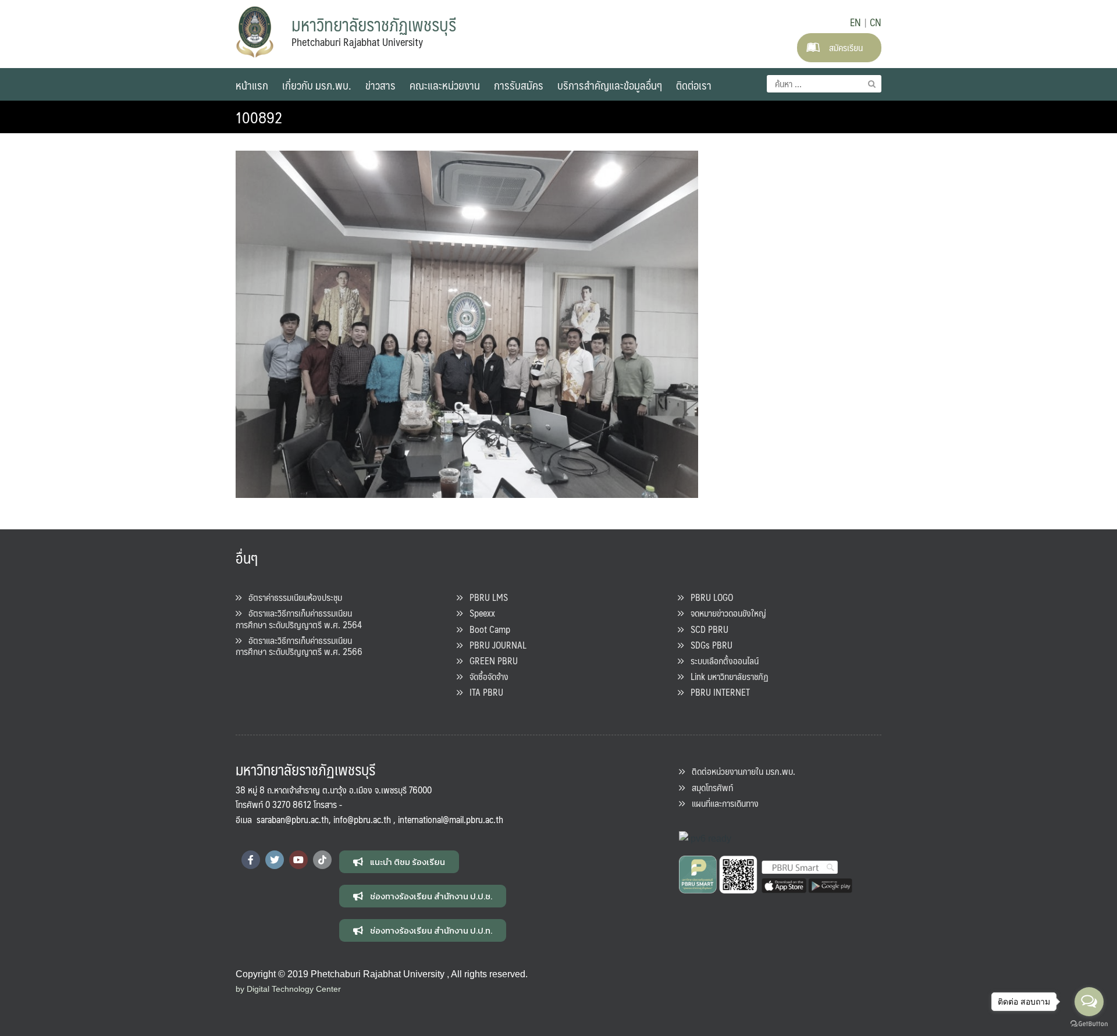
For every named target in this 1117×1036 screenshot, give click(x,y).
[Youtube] (298, 859)
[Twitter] (274, 859)
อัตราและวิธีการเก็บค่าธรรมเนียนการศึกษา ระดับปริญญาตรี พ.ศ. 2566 (299, 645)
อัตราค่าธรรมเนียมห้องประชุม (291, 597)
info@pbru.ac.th (362, 819)
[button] (399, 861)
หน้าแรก (252, 85)
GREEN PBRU (490, 660)
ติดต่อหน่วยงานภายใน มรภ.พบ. (740, 771)
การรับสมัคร (518, 85)
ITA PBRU (483, 692)
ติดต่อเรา (694, 85)
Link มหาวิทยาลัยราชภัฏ (726, 676)
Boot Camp (486, 629)
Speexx (479, 613)
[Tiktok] (322, 859)
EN (855, 22)
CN (875, 22)
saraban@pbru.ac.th (293, 819)
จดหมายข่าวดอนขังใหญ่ (725, 613)
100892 (259, 117)
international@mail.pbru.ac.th (450, 819)
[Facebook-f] (250, 859)
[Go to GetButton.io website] (1089, 1024)
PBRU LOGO (708, 597)
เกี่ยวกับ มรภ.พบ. (316, 85)
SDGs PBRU (708, 645)
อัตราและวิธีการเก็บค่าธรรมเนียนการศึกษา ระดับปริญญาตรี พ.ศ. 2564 (299, 618)
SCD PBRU (706, 629)
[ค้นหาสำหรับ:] (824, 83)
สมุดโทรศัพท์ (709, 787)
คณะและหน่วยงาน (445, 85)
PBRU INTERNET (717, 692)
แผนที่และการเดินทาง (722, 803)
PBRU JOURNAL (495, 645)
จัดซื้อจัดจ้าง (485, 676)
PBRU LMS (485, 597)
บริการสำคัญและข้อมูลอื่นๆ (609, 85)
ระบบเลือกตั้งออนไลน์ (721, 660)
